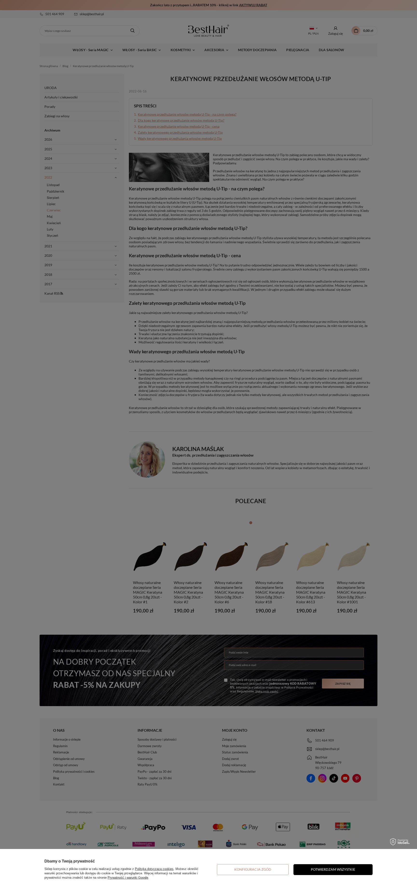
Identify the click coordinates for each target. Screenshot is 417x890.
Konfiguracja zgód (252, 869)
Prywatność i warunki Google (128, 877)
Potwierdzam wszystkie (333, 869)
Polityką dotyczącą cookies (154, 869)
